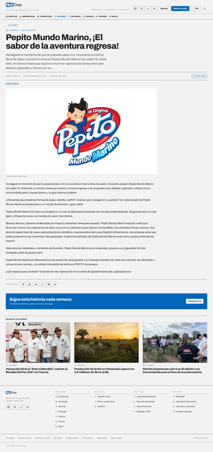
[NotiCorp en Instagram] (135, 8)
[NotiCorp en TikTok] (154, 8)
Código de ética (72, 438)
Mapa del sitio (116, 438)
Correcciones (87, 438)
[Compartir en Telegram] (48, 284)
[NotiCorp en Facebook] (148, 8)
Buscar (164, 8)
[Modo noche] (204, 8)
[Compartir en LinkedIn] (36, 284)
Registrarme (194, 301)
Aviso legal (57, 438)
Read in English (12, 83)
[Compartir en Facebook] (42, 284)
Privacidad (10, 438)
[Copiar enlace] (55, 284)
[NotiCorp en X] (141, 8)
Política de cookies (42, 438)
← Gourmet (12, 25)
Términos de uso (24, 438)
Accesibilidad (102, 438)
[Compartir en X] (23, 284)
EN (197, 8)
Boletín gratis (180, 8)
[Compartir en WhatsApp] (29, 284)
